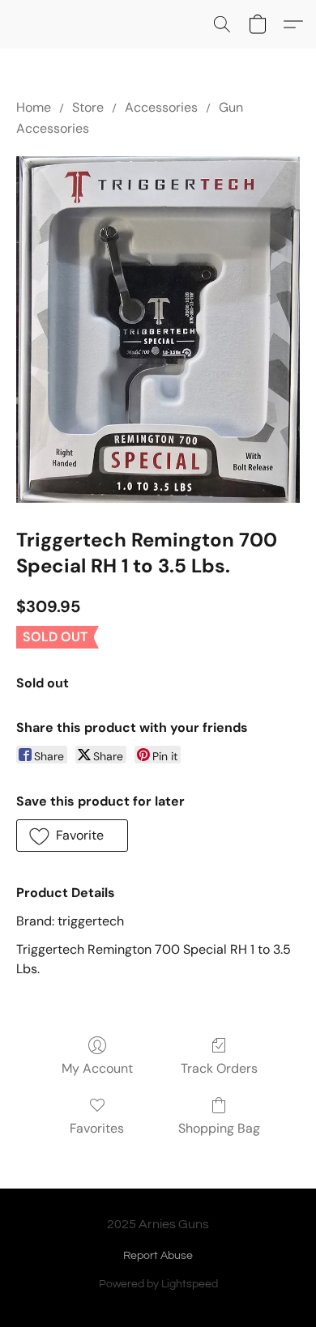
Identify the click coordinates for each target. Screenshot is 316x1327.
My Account (97, 1068)
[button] (222, 24)
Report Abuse (158, 1255)
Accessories (161, 107)
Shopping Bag (219, 1128)
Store (88, 107)
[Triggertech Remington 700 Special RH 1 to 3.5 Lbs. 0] (158, 329)
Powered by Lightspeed (158, 1284)
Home (33, 107)
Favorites (97, 1128)
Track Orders (219, 1068)
